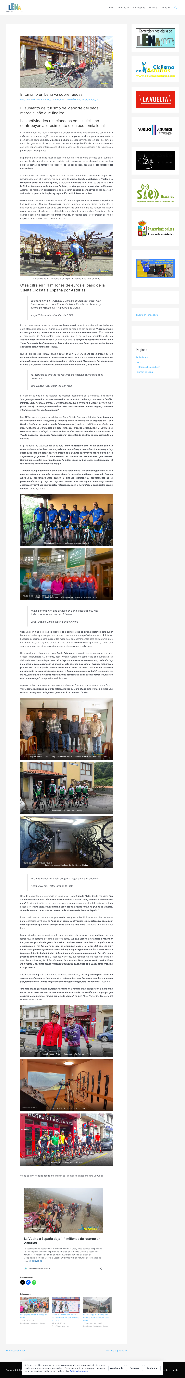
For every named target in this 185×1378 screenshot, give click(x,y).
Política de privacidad (168, 1370)
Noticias (166, 7)
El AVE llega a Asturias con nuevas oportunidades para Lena (96, 1317)
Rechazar (134, 1368)
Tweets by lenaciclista (147, 314)
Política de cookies (79, 1371)
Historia (153, 7)
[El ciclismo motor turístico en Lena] (34, 1305)
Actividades (139, 7)
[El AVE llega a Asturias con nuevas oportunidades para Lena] (97, 1305)
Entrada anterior (15, 1350)
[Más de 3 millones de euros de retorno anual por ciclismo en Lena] (66, 1305)
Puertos (122, 7)
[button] (175, 7)
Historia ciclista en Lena (148, 367)
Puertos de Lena (144, 372)
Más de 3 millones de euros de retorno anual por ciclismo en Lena (65, 1317)
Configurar (152, 1368)
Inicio (110, 7)
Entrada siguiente (116, 1350)
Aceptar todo (116, 1368)
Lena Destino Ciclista (31, 99)
